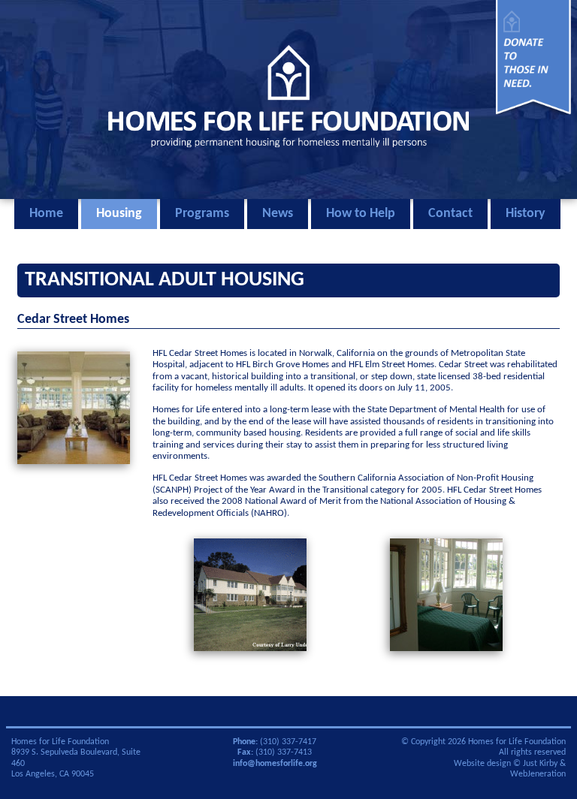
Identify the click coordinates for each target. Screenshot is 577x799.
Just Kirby (540, 763)
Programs (202, 214)
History (525, 214)
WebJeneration (538, 774)
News (277, 214)
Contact (450, 214)
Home (46, 214)
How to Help (360, 214)
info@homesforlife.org (275, 763)
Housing (119, 214)
